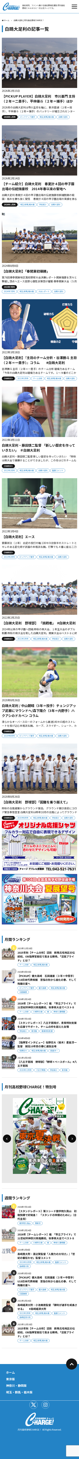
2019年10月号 (25, 1262)
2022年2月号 (22, 378)
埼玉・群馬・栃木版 (19, 1392)
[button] (7, 1139)
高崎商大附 (24, 1266)
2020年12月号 (25, 1070)
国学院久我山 (24, 1223)
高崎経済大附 (24, 1317)
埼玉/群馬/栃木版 (47, 116)
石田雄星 (23, 992)
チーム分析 (37, 378)
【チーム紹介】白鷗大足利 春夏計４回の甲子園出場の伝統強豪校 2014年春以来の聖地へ (38, 186)
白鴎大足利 (63, 116)
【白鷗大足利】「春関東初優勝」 (26, 271)
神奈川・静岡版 (16, 1385)
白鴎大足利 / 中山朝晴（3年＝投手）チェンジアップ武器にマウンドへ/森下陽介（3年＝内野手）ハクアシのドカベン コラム (39, 710)
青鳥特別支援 (47, 1031)
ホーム (10, 1372)
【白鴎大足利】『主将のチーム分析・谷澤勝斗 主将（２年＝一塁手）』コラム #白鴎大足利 (39, 360)
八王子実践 (40, 1070)
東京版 (34, 1031)
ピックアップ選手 (27, 116)
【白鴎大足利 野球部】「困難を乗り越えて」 (35, 802)
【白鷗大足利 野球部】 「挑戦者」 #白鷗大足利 (40, 622)
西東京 (38, 1223)
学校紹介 (42, 204)
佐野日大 (23, 1050)
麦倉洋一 (54, 1050)
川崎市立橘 (37, 1011)
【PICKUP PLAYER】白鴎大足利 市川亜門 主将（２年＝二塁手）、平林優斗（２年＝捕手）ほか (38, 98)
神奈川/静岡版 (59, 1011)
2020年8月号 (9, 735)
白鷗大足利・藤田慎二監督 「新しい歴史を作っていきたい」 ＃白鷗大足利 (38, 448)
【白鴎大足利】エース (18, 536)
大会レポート (43, 291)
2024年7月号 (9, 291)
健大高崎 (42, 988)
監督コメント (57, 470)
